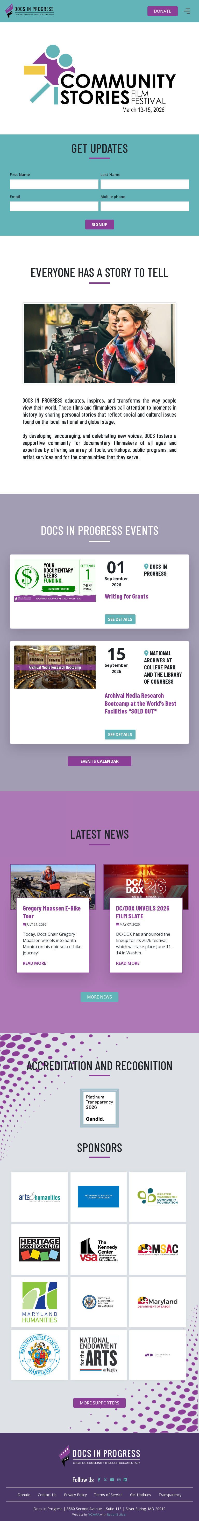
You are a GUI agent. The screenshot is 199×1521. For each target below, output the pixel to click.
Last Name (110, 174)
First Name (20, 174)
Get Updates (140, 1494)
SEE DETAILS (120, 619)
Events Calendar (100, 761)
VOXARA (94, 1514)
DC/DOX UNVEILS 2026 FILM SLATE (142, 912)
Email (15, 196)
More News (99, 997)
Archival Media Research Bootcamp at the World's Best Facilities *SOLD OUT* (140, 703)
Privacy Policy (75, 1494)
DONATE (162, 11)
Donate (24, 1494)
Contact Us (47, 1494)
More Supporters (99, 1403)
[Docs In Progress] (99, 1107)
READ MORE (34, 963)
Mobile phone (113, 196)
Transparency (170, 1494)
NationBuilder (117, 1514)
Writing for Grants (126, 596)
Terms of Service (108, 1494)
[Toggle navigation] (187, 11)
